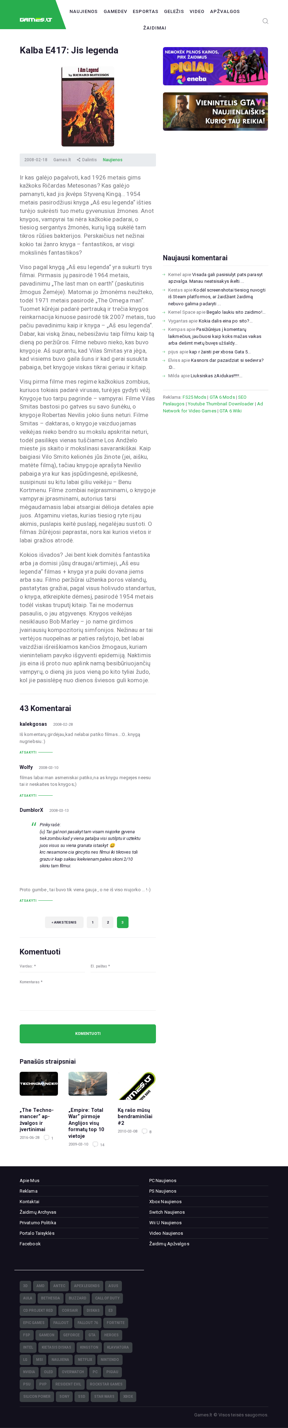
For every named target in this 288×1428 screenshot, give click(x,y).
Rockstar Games (106, 1384)
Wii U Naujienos (165, 1222)
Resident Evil (68, 1384)
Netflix (85, 1360)
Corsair (70, 1310)
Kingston (89, 1347)
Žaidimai (154, 28)
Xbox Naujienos (165, 1201)
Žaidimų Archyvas (38, 1212)
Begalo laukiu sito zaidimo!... (236, 312)
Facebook (30, 1243)
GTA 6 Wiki (231, 410)
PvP (43, 1384)
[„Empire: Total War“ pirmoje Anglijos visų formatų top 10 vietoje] (87, 1086)
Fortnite (116, 1323)
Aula (27, 1298)
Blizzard (77, 1298)
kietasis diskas (56, 1347)
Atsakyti (28, 752)
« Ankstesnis (64, 922)
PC (95, 1372)
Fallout (61, 1323)
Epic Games (34, 1323)
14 (101, 1145)
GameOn (46, 1335)
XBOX (128, 1396)
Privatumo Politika (38, 1222)
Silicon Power (37, 1396)
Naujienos (84, 11)
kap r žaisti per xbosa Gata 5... (220, 351)
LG (25, 1360)
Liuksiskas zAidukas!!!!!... (216, 375)
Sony (64, 1396)
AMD (41, 1286)
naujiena (60, 1360)
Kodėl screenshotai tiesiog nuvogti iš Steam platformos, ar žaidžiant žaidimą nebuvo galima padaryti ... (217, 296)
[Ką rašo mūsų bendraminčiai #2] (137, 1086)
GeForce (71, 1335)
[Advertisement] (215, 203)
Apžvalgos (225, 11)
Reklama (29, 1191)
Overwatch (73, 1372)
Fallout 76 (88, 1323)
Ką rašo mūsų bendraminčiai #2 (135, 1116)
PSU (27, 1384)
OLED (48, 1372)
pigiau (112, 1372)
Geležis (174, 11)
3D (25, 1286)
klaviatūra (118, 1347)
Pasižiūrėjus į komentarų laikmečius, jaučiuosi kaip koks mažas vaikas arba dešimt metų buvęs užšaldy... (214, 336)
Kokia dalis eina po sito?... (226, 321)
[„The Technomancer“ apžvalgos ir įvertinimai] (39, 1086)
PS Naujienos (162, 1191)
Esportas (145, 11)
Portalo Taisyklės (37, 1233)
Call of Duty (107, 1298)
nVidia (29, 1372)
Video (197, 11)
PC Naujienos (162, 1180)
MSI (39, 1360)
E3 (111, 1310)
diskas (93, 1310)
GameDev (115, 11)
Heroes (111, 1335)
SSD (81, 1396)
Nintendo (110, 1360)
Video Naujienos (166, 1233)
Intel (28, 1347)
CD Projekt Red (38, 1310)
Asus (113, 1286)
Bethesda (50, 1298)
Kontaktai (29, 1201)
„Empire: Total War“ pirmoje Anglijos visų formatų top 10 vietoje (86, 1123)
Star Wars (104, 1396)
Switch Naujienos (167, 1212)
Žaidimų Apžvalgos (169, 1243)
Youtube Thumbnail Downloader (221, 403)
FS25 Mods (194, 397)
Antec (59, 1286)
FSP (26, 1335)
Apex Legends (87, 1286)
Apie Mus (29, 1180)
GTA (92, 1335)
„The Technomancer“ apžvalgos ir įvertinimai (37, 1120)
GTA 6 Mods (222, 397)
